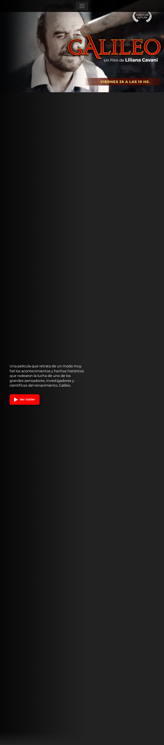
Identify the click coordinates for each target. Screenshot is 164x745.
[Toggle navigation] (82, 6)
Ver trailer (27, 399)
